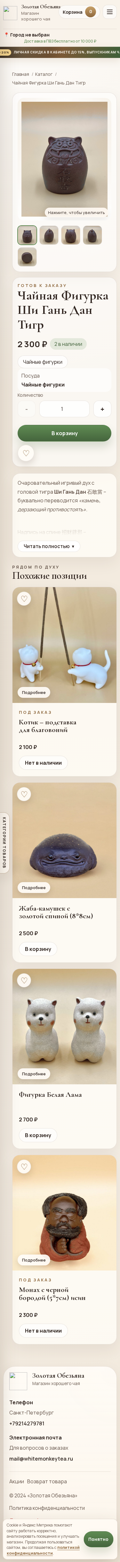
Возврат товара (47, 1481)
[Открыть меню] (110, 12)
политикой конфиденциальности (43, 1550)
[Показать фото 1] (27, 235)
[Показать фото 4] (92, 235)
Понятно (98, 1539)
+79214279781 (26, 1423)
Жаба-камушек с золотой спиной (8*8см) (56, 912)
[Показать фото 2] (49, 235)
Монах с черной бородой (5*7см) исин (52, 1293)
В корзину (65, 433)
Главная (20, 74)
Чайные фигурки (42, 361)
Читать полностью (49, 546)
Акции (16, 1481)
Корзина (77, 12)
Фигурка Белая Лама (50, 1094)
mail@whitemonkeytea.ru (41, 1458)
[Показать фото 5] (27, 257)
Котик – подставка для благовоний (47, 726)
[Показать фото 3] (70, 235)
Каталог (43, 74)
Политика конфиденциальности (47, 1508)
